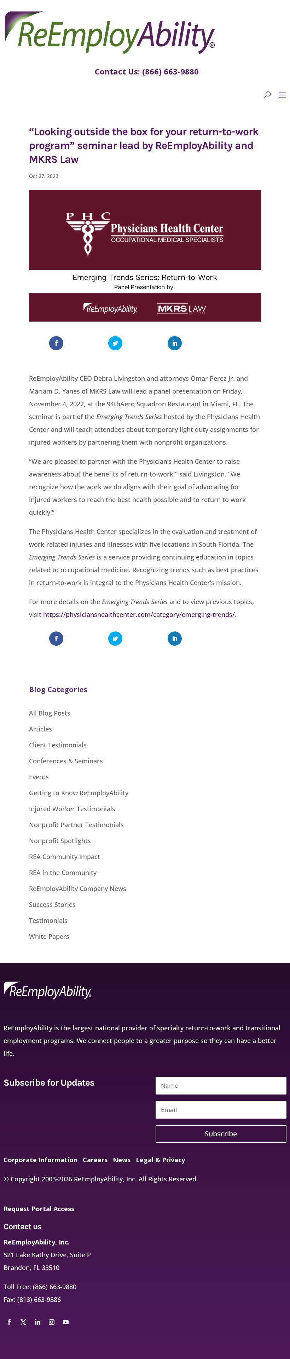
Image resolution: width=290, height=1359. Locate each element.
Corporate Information (40, 1159)
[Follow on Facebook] (9, 1322)
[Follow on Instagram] (51, 1322)
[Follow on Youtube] (65, 1322)
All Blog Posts (49, 713)
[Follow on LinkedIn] (37, 1322)
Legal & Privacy (159, 1159)
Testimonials (48, 920)
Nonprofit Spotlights (60, 840)
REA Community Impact (64, 856)
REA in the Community (63, 872)
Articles (40, 729)
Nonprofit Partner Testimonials (76, 824)
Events (39, 777)
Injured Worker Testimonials (72, 808)
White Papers (49, 936)
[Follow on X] (23, 1322)
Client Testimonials (58, 745)
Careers (94, 1159)
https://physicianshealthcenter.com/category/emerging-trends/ (139, 614)
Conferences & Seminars (66, 761)
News (121, 1159)
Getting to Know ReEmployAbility (78, 793)
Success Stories (52, 904)
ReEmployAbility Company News (77, 888)
